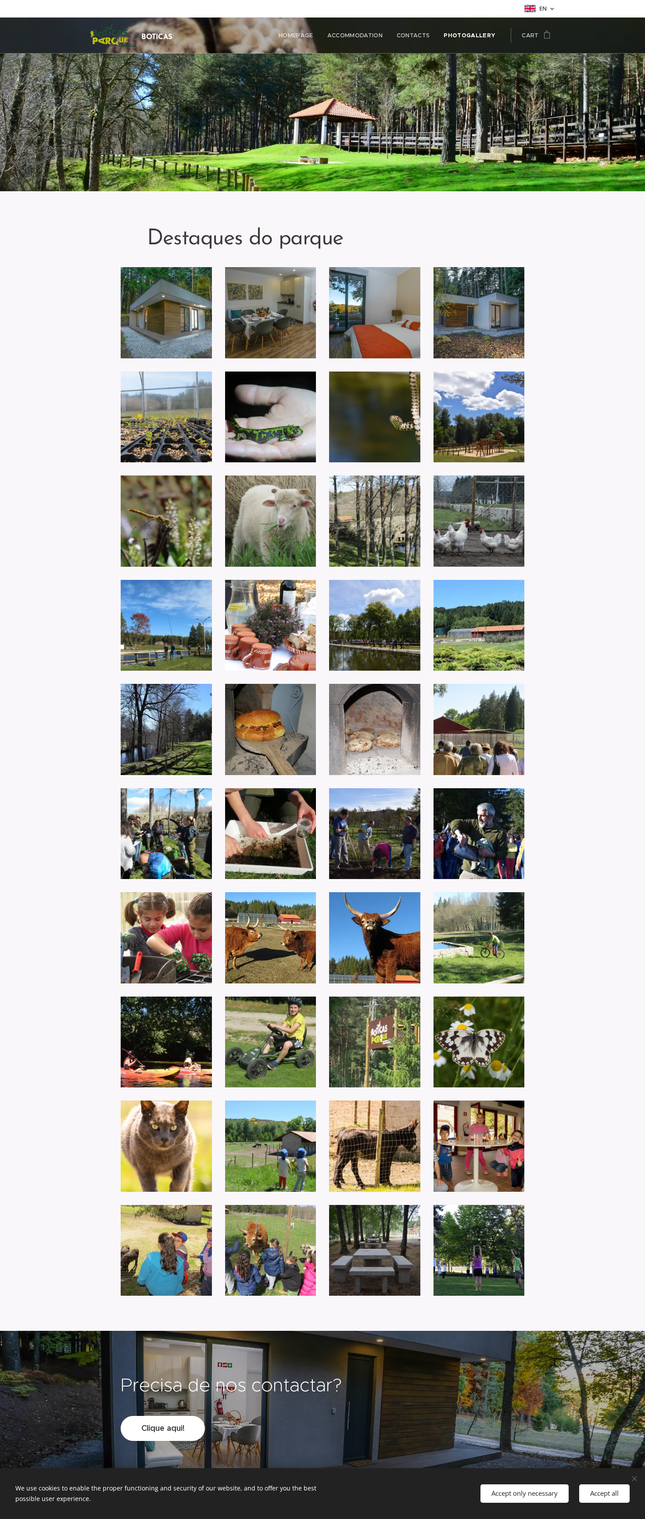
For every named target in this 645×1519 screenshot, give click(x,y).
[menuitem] (298, 35)
